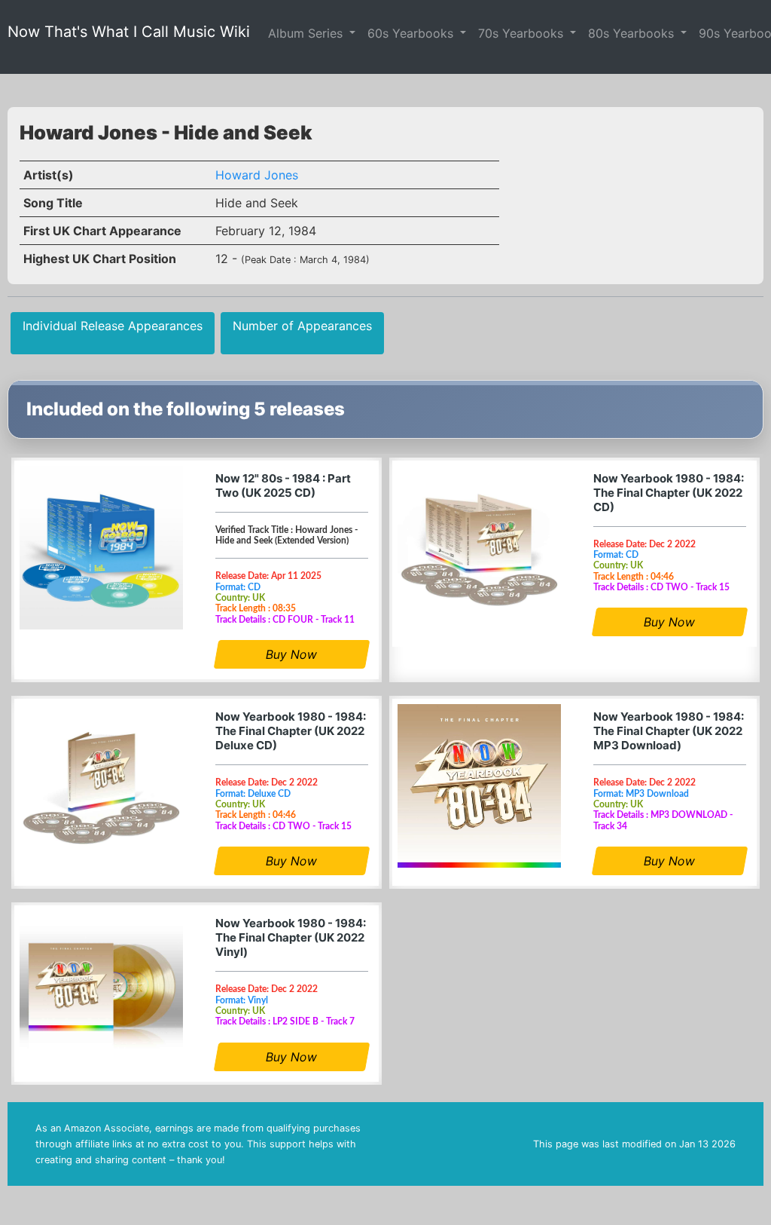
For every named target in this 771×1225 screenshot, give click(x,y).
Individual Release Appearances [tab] (113, 325)
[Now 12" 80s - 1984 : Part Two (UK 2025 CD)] (101, 547)
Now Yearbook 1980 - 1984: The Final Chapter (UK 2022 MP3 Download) (668, 730)
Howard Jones (256, 174)
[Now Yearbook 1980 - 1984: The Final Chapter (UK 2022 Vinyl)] (101, 992)
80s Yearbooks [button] (633, 33)
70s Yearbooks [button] (522, 33)
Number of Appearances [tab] (302, 325)
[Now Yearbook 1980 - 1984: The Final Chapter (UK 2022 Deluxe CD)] (101, 786)
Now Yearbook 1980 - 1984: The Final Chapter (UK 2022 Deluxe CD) (290, 730)
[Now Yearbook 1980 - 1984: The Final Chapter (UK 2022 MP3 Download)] (479, 786)
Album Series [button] (307, 33)
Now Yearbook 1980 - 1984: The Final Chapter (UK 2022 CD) (668, 492)
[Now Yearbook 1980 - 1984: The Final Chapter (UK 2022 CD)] (479, 547)
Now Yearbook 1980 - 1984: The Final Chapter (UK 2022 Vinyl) (290, 937)
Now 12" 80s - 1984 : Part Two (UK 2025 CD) (283, 485)
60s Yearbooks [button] (412, 33)
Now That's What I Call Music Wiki (129, 32)
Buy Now (292, 654)
